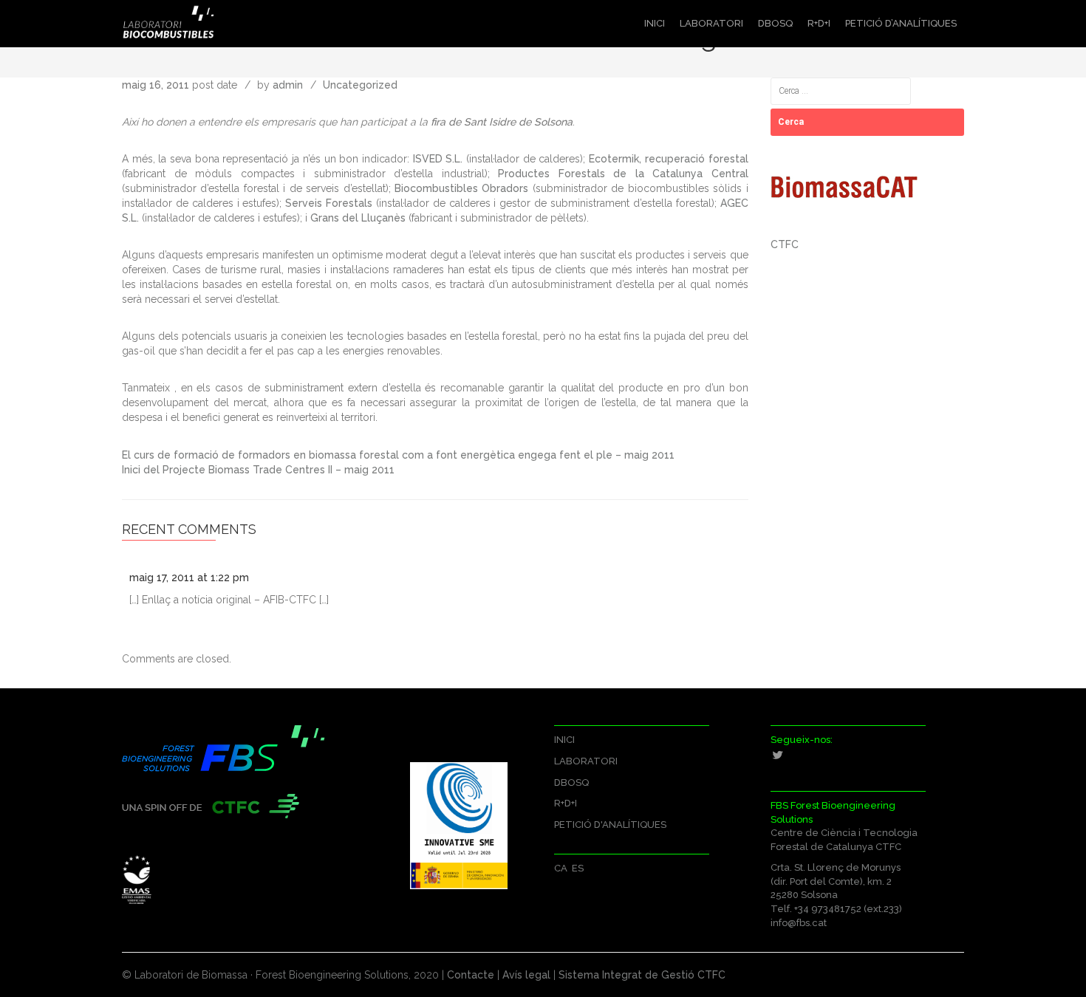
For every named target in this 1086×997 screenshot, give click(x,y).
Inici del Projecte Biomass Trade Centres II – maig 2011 (258, 470)
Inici (654, 23)
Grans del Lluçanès (358, 218)
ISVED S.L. (438, 159)
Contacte (470, 975)
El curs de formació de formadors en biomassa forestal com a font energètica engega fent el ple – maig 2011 (398, 455)
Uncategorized (360, 85)
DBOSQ (775, 23)
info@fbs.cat (799, 922)
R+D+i (818, 23)
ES (578, 868)
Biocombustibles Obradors (461, 188)
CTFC (785, 244)
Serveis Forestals (328, 203)
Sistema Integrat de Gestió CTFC (642, 975)
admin (288, 85)
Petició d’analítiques (901, 23)
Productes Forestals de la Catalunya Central (623, 173)
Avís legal (527, 975)
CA (560, 868)
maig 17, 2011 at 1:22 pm (189, 577)
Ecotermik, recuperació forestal (668, 159)
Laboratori (711, 23)
